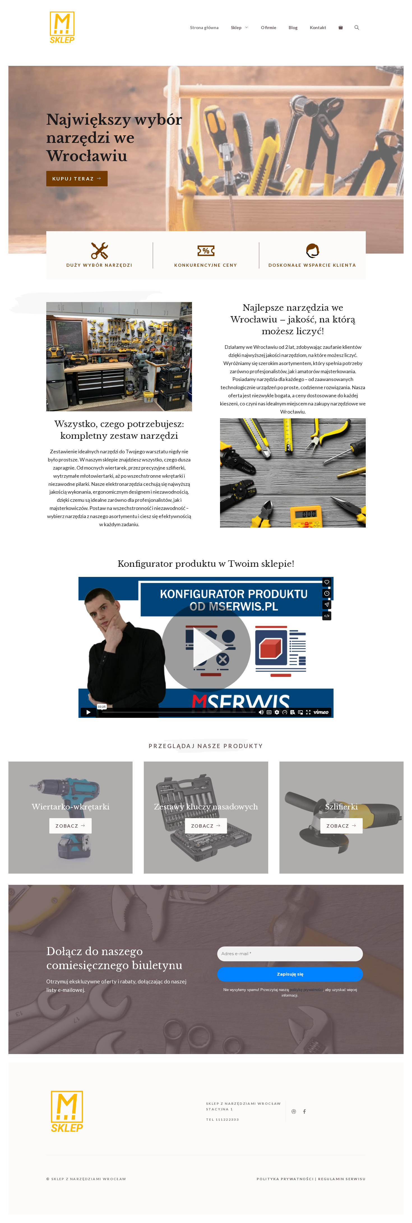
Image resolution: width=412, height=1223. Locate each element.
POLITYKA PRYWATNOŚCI (285, 1179)
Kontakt (318, 27)
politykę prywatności (306, 990)
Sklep (236, 27)
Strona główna (204, 27)
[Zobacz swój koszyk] (340, 27)
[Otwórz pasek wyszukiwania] (357, 27)
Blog (293, 27)
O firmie (268, 27)
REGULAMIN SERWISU (342, 1179)
